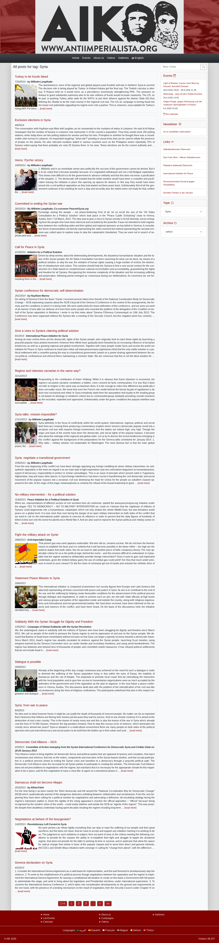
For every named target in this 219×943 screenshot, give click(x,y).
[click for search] (203, 67)
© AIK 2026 (10, 938)
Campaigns (107, 918)
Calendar (48, 921)
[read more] (46, 108)
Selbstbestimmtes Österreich (176, 149)
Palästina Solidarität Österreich (177, 165)
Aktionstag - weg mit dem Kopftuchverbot (182, 94)
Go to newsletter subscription (177, 131)
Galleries (123, 57)
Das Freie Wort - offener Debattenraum (181, 157)
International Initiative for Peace (178, 173)
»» (108, 903)
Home (75, 57)
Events (86, 57)
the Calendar (171, 114)
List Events (49, 918)
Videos (111, 57)
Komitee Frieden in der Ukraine (178, 192)
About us (98, 57)
